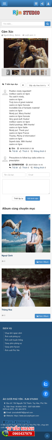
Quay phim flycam (12, 346)
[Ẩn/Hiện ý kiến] (23, 85)
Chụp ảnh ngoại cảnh (13, 333)
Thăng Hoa (7, 309)
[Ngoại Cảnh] (26, 233)
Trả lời (15, 151)
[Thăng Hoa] (26, 287)
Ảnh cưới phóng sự (12, 336)
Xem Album (44, 261)
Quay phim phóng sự (13, 343)
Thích (24, 151)
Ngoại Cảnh (7, 255)
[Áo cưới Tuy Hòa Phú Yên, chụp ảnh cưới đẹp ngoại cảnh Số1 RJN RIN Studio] (26, 12)
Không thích (39, 151)
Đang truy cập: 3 (22, 422)
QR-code (8, 422)
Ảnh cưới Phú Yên (12, 350)
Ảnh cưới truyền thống (14, 339)
